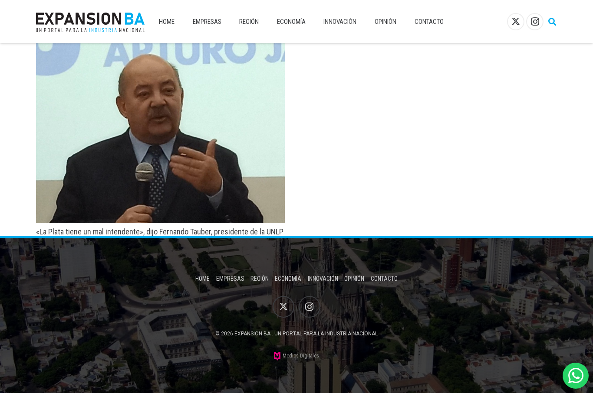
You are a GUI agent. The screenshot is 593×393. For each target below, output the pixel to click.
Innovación (323, 278)
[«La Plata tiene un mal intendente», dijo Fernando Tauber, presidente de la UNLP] (160, 49)
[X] (515, 21)
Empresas (230, 278)
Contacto (384, 278)
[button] (552, 21)
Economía (288, 278)
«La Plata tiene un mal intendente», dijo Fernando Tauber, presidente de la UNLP (159, 231)
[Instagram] (535, 21)
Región (259, 278)
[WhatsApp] (576, 376)
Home (202, 278)
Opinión (354, 278)
